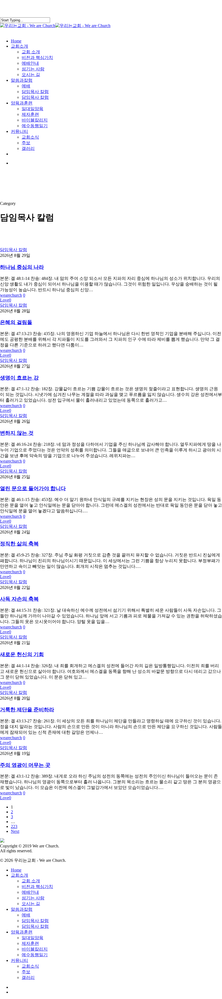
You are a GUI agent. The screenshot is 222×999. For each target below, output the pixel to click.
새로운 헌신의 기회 (22, 654)
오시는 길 (31, 903)
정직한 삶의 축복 (19, 543)
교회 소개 (31, 881)
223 (14, 826)
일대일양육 (32, 937)
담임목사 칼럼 (13, 249)
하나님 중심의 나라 (22, 267)
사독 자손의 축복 (19, 599)
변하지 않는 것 (17, 433)
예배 (26, 915)
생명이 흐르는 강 (19, 378)
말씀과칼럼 (21, 909)
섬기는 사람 (33, 898)
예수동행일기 (35, 954)
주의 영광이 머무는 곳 (25, 765)
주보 (26, 971)
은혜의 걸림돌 (16, 322)
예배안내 (30, 892)
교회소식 (30, 966)
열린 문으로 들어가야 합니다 (33, 488)
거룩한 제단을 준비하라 (27, 709)
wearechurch (11, 295)
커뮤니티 (19, 960)
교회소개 (19, 875)
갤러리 (28, 977)
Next (15, 831)
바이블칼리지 (35, 949)
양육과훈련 (21, 932)
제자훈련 (30, 943)
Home (16, 870)
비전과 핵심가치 (37, 886)
